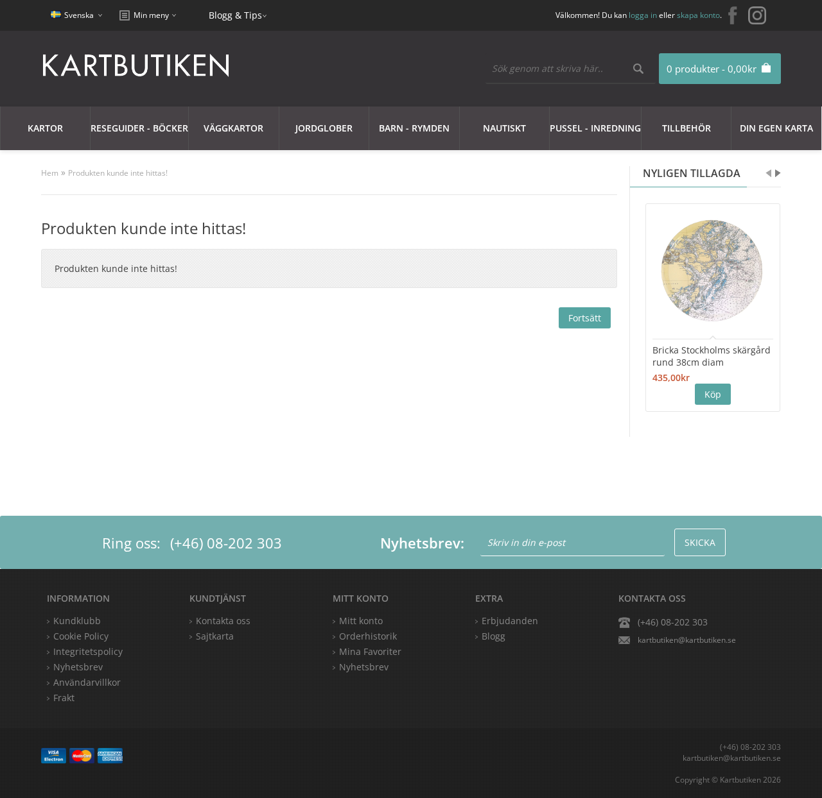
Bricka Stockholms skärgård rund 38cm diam (711, 356)
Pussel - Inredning (595, 128)
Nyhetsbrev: (422, 542)
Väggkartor (233, 128)
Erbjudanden (510, 621)
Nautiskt (504, 128)
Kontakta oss (223, 621)
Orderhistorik (368, 636)
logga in (643, 15)
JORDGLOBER (324, 128)
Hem (49, 172)
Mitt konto (361, 621)
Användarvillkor (87, 682)
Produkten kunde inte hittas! (118, 172)
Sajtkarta (215, 636)
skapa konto (698, 15)
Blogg (493, 636)
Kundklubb (77, 621)
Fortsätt (584, 318)
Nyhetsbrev (364, 667)
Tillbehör (686, 128)
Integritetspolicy (88, 651)
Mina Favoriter (370, 651)
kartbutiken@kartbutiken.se (687, 639)
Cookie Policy (81, 636)
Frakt (63, 698)
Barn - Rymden (414, 128)
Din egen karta (776, 128)
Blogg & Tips (235, 15)
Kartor (45, 128)
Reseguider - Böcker (139, 128)
